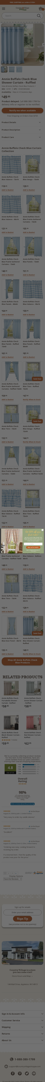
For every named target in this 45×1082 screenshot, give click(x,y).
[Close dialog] (43, 530)
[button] (33, 547)
